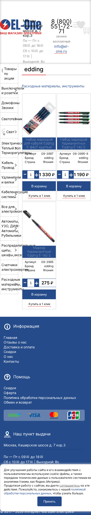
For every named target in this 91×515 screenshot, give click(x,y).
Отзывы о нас (15, 342)
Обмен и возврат (18, 402)
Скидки (10, 352)
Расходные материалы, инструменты (53, 86)
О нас (8, 356)
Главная (10, 337)
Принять (49, 501)
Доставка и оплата (19, 347)
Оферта (10, 393)
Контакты (11, 361)
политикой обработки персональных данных (45, 491)
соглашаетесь (69, 485)
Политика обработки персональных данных (40, 398)
